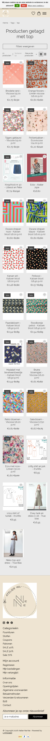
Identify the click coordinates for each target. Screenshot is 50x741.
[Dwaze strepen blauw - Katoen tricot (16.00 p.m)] (36, 212)
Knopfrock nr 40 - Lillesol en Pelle (13, 186)
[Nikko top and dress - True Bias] (13, 543)
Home (5, 23)
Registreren (8, 665)
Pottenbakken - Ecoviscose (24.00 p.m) (37, 140)
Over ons (7, 682)
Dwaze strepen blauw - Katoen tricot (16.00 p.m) (36, 232)
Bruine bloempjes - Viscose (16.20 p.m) (36, 373)
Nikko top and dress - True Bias (13, 561)
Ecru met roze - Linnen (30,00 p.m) (13, 469)
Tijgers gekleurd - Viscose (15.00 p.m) (13, 140)
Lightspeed (7, 733)
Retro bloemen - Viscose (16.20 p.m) (13, 422)
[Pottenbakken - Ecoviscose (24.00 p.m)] (36, 121)
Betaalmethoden (11, 694)
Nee (23, 6)
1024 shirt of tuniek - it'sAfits (13, 514)
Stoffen (6, 636)
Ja (17, 6)
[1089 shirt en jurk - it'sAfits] (36, 449)
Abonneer (38, 716)
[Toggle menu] (44, 13)
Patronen (7, 643)
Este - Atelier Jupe (36, 186)
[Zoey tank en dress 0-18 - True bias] (36, 496)
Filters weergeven (25, 46)
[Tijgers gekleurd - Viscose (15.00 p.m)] (13, 121)
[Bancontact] (29, 737)
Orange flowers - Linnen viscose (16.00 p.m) (36, 93)
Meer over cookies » (36, 6)
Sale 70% (7, 655)
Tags (12, 23)
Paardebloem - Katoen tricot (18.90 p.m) (13, 326)
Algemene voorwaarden (15, 690)
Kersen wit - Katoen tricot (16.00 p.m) (13, 279)
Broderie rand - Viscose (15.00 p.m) (13, 93)
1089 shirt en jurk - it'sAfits (36, 467)
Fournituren (8, 632)
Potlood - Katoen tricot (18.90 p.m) (36, 279)
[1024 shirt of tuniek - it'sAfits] (13, 496)
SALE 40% (8, 647)
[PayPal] (24, 737)
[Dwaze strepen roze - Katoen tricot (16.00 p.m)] (13, 212)
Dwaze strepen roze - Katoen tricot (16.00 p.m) (13, 232)
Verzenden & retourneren (15, 697)
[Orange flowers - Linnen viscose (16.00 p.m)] (36, 74)
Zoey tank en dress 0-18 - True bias (37, 516)
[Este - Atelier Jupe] (36, 168)
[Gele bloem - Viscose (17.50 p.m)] (36, 402)
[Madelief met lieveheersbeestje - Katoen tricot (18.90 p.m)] (13, 353)
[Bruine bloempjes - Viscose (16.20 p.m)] (36, 353)
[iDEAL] (20, 737)
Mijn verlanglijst (10, 672)
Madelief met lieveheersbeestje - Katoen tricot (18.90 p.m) (13, 373)
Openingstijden (10, 686)
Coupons (7, 640)
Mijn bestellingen (11, 669)
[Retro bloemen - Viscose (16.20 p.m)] (13, 402)
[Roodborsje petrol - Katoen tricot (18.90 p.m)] (36, 306)
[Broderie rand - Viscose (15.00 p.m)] (13, 74)
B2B (5, 701)
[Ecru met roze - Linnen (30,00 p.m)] (13, 449)
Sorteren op (18, 54)
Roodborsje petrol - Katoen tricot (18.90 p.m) (36, 326)
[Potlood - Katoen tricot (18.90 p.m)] (36, 259)
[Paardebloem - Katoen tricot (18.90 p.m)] (13, 306)
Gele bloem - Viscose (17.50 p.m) (37, 422)
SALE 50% (8, 651)
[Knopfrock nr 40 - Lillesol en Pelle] (13, 168)
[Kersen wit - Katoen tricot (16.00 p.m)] (13, 259)
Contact (7, 705)
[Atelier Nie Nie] (5, 13)
